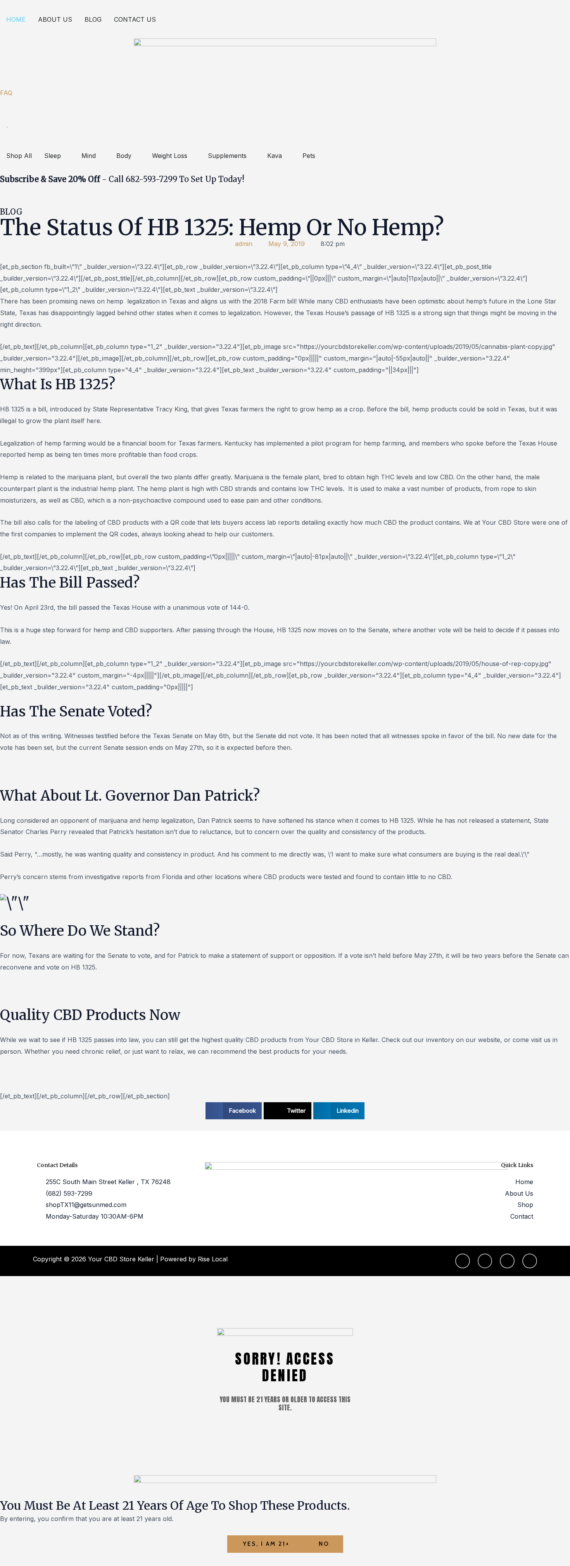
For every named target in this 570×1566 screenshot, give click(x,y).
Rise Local (213, 1259)
